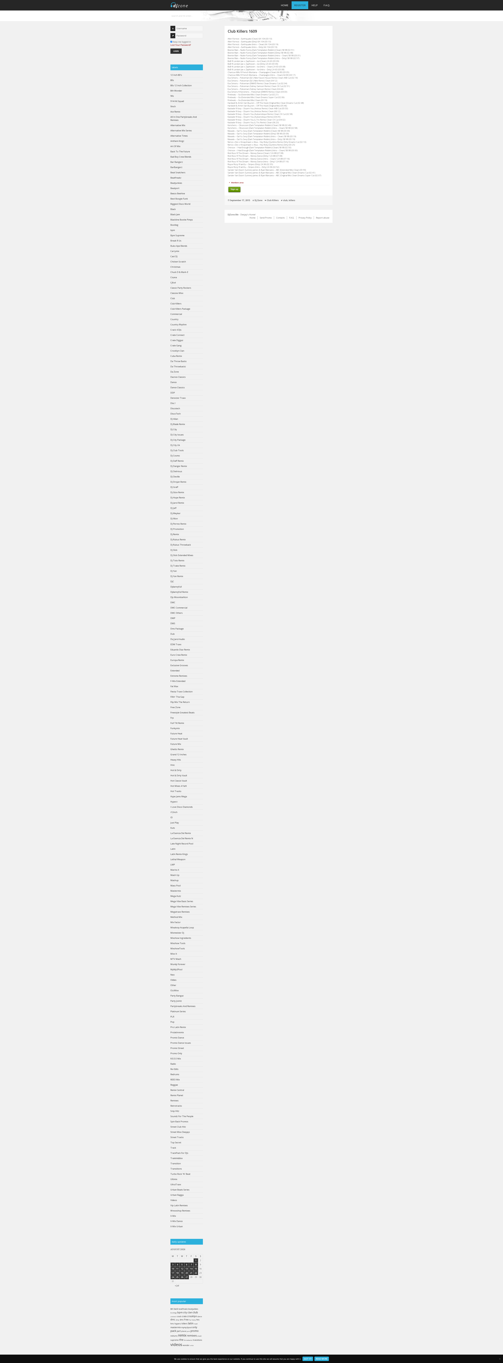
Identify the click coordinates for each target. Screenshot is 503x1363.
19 (182, 1273)
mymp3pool (186, 1327)
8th (171, 1309)
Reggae (174, 1084)
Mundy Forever (177, 964)
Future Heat (176, 733)
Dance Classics (177, 387)
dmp (177, 1320)
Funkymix (175, 728)
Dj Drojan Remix (178, 481)
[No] (499, 1358)
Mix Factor (175, 922)
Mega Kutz (175, 896)
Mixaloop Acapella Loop (182, 927)
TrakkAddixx (176, 1158)
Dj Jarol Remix (177, 502)
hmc (172, 1323)
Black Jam (175, 214)
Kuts (172, 827)
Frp (172, 717)
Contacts (280, 217)
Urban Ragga (177, 1195)
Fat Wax (174, 686)
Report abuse (322, 217)
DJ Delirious (176, 471)
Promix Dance (177, 1037)
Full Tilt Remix (177, 723)
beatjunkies (193, 1309)
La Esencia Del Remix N (181, 838)
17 (173, 1273)
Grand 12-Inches (178, 754)
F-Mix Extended (177, 681)
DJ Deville (175, 476)
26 (182, 1277)
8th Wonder (176, 90)
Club (172, 298)
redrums (173, 1336)
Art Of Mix (175, 146)
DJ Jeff (173, 508)
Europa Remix (177, 660)
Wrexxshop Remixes (180, 1210)
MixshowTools (177, 948)
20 (186, 1273)
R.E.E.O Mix (175, 1058)
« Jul (177, 1285)
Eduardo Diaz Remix (180, 649)
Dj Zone (258, 200)
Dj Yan (173, 571)
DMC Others (176, 613)
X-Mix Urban (176, 1226)
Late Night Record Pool (181, 843)
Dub (172, 633)
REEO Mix (175, 1079)
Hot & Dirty (175, 770)
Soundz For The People (181, 1116)
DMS (172, 623)
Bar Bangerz (176, 162)
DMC (172, 602)
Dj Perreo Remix (178, 523)
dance (199, 1316)
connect (173, 1317)
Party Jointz (176, 1001)
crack (179, 1316)
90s (172, 96)
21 (191, 1273)
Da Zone (174, 371)
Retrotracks (176, 1105)
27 (186, 1277)
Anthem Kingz (177, 141)
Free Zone (175, 707)
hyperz (178, 1323)
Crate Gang (176, 345)
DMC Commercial (178, 607)
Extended (174, 670)
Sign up (234, 189)
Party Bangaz (177, 995)
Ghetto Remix (177, 749)
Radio (173, 1063)
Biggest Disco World (180, 204)
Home (284, 5)
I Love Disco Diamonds (181, 807)
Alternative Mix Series (181, 130)
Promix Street (177, 1048)
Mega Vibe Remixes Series (183, 906)
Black (173, 209)
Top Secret (175, 1142)
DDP (172, 392)
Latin (172, 848)
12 (182, 1268)
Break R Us (175, 240)
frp (190, 1320)
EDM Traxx (175, 644)
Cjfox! (173, 282)
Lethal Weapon (177, 859)
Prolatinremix (177, 1032)
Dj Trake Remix (177, 565)
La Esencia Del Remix (180, 833)
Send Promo (266, 217)
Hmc (172, 765)
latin (190, 1323)
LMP (172, 864)
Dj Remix (174, 534)
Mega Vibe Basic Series (181, 901)
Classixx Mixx (176, 293)
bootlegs (173, 1313)
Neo (172, 974)
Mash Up (174, 875)
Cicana (173, 277)
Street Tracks (177, 1137)
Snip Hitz (174, 1111)
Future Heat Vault (179, 738)
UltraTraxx (175, 1184)
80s (172, 80)
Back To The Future (180, 151)
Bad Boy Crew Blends (180, 156)
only (194, 1327)
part (179, 1331)
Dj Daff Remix (177, 460)
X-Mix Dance (176, 1221)
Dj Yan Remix (176, 576)
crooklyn (192, 1316)
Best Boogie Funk (179, 198)
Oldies (173, 980)
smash (199, 1336)
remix (182, 1335)
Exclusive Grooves (179, 665)
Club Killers (175, 303)
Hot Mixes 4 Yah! (178, 786)
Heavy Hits (175, 759)
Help (314, 5)
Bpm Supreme (177, 235)
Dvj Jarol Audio (177, 639)
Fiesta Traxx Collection (181, 691)
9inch (173, 106)
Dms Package (177, 628)
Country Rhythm (178, 324)
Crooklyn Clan (177, 350)
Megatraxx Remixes (180, 911)
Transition (175, 1163)
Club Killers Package (180, 308)
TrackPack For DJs (179, 1153)
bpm (172, 230)
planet (183, 1331)
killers (184, 1323)
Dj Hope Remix (177, 497)
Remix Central (177, 1090)
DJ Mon (174, 518)
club (195, 1312)
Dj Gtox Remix (177, 492)
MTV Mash (175, 959)
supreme (174, 1340)
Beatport (174, 188)
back (176, 1308)
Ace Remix (175, 111)
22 (196, 1273)
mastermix (175, 1327)
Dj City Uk (175, 445)
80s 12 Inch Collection (181, 85)
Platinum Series (178, 1011)
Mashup (174, 880)
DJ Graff (174, 487)
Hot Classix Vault (178, 780)
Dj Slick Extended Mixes (181, 555)
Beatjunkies (176, 183)
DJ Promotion (177, 529)
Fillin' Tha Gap (177, 696)
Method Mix (176, 917)
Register (300, 5)
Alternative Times (179, 135)
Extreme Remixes (178, 675)
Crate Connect (177, 335)
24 (173, 1277)
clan (190, 1312)
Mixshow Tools (177, 943)
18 (177, 1273)
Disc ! (172, 403)
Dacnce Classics (178, 377)
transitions (197, 1340)
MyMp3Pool (176, 969)
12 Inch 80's (176, 75)
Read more (321, 1358)
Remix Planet (176, 1095)
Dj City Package (177, 439)
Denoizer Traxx (178, 398)
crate (184, 1316)
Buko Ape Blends (178, 245)
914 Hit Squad (177, 101)
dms (182, 1319)
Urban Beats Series (179, 1189)
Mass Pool (175, 885)
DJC (172, 581)
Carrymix (174, 251)
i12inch (173, 812)
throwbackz (188, 1340)
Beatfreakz (175, 177)
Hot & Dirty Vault (178, 775)
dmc (172, 1319)
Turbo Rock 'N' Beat (180, 1174)
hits (197, 1319)
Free (186, 1319)
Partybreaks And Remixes (182, 1006)
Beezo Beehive (177, 193)
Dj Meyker (175, 513)
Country (174, 319)
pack (173, 1331)
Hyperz (173, 801)
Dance (173, 382)
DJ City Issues (177, 434)
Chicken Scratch (178, 261)
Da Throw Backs (178, 361)
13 (186, 1268)
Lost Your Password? (180, 45)
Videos (173, 1200)
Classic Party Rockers (180, 287)
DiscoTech (175, 413)
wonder (186, 1345)
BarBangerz (176, 167)
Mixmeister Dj (177, 932)
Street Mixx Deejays (180, 1132)
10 (173, 1268)
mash (196, 1324)
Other (173, 985)
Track (173, 1147)
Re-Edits (174, 1069)
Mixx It (173, 953)
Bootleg (174, 224)
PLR (172, 1016)
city (185, 1312)
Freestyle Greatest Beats (182, 712)
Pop (172, 1021)
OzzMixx (174, 990)
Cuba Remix (176, 356)
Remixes (174, 1100)
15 (196, 1268)
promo (194, 1331)
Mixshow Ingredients (180, 938)
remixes (192, 1335)
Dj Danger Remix (178, 466)
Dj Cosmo (175, 455)
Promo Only (176, 1053)
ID (171, 817)
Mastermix (175, 890)
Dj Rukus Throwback (180, 544)
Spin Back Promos (179, 1121)
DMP (172, 618)
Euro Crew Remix (178, 654)
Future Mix (175, 744)
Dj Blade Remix (177, 424)
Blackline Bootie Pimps (181, 219)
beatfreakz (183, 1309)
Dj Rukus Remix (178, 539)
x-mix (192, 1345)
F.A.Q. (327, 5)
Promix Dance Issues (180, 1042)
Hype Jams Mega (178, 796)
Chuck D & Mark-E (179, 272)
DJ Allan (174, 418)
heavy (194, 1320)
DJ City (173, 429)
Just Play (174, 822)
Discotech (175, 408)
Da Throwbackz (178, 366)
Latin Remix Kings (179, 854)
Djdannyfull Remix (179, 592)
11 (177, 1268)
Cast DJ (173, 256)
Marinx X (174, 869)
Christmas (175, 266)
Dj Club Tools (177, 450)
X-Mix (173, 1215)
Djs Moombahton (179, 597)
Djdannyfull (176, 586)
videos (176, 1344)
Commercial (176, 314)
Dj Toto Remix (177, 560)
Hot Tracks (175, 791)
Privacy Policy (305, 217)
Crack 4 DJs (175, 329)
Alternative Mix (177, 125)
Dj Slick (173, 550)
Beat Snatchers (177, 172)
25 (177, 1277)
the (181, 1340)
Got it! (308, 1358)
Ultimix (173, 1179)
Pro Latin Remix (178, 1027)
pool (188, 1331)
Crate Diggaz (176, 340)
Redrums (174, 1074)
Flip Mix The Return (180, 702)
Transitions (176, 1168)
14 (191, 1268)
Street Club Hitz (178, 1126)
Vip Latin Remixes (179, 1205)
